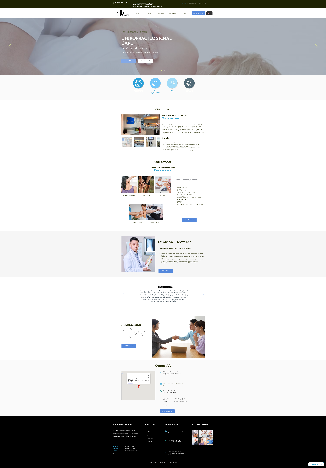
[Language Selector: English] (209, 13)
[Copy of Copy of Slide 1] (164, 70)
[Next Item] (157, 125)
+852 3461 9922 (171, 391)
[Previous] (9, 46)
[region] (128, 187)
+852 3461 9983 (171, 392)
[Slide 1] (161, 70)
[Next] (316, 46)
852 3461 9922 (192, 3)
